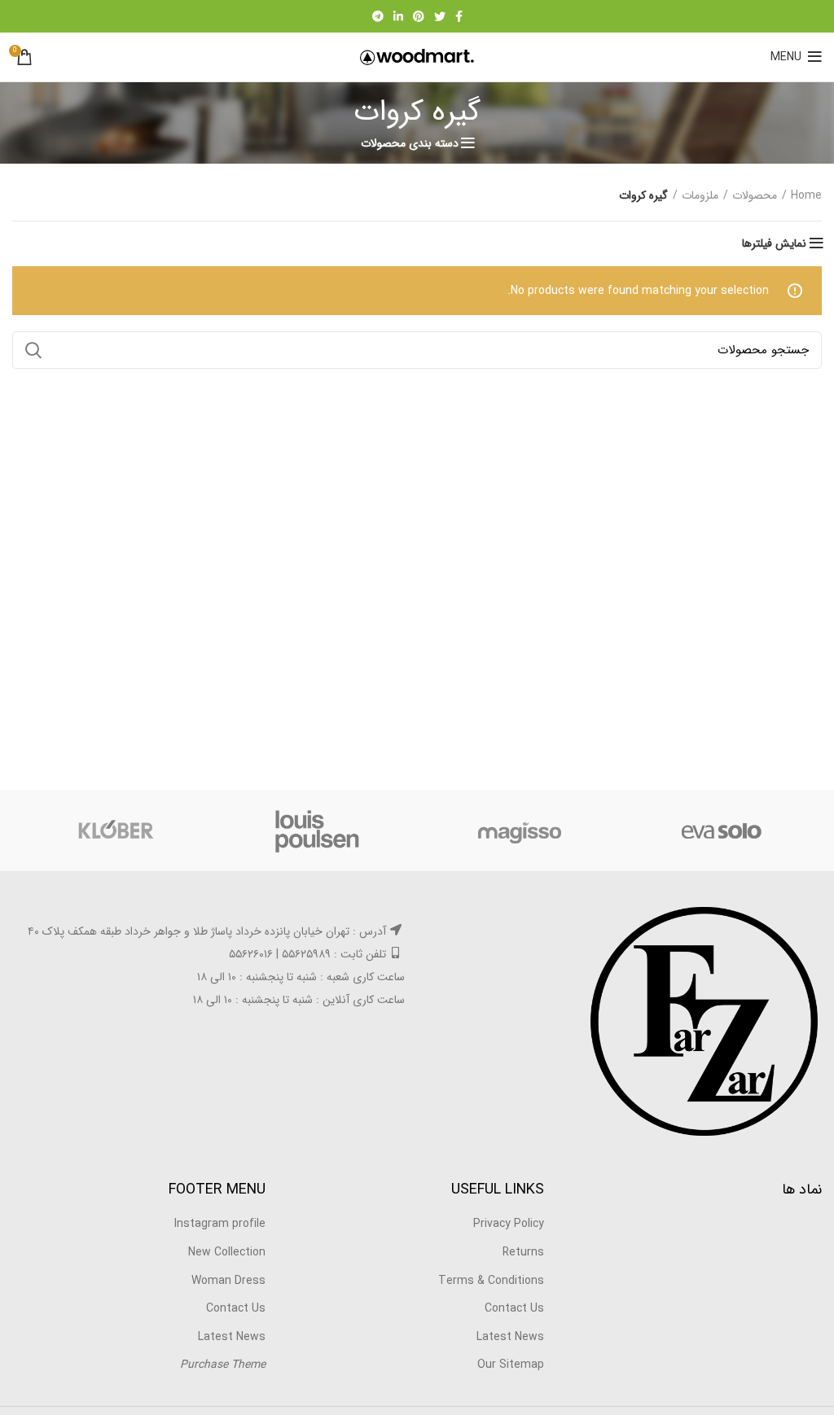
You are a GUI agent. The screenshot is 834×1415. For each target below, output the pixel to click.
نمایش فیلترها (774, 243)
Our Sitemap (510, 1364)
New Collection (227, 1252)
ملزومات (700, 196)
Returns (523, 1252)
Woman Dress (228, 1281)
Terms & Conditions (491, 1281)
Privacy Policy (508, 1224)
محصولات (754, 196)
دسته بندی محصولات (410, 143)
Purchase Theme (223, 1364)
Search (34, 350)
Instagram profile (220, 1224)
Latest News (510, 1337)
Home (806, 196)
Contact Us (514, 1308)
